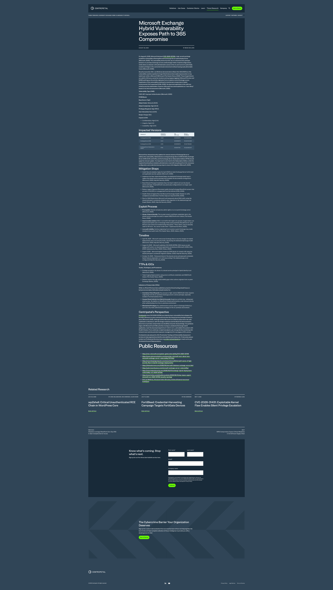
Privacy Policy (224, 583)
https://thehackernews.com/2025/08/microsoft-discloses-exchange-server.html (167, 365)
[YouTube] (168, 583)
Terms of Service (241, 583)
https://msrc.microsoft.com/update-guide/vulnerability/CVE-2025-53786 (165, 354)
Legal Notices (232, 583)
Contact (240, 15)
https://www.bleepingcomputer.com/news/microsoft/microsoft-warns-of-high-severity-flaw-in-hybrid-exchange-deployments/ (167, 362)
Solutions (172, 8)
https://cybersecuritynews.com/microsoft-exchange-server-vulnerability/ (165, 368)
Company (223, 8)
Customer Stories (193, 8)
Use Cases (181, 8)
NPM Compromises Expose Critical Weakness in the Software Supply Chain (231, 431)
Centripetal (142, 315)
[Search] (229, 8)
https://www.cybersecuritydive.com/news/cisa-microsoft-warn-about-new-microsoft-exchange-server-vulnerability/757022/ (166, 357)
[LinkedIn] (164, 583)
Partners (234, 15)
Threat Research (212, 8)
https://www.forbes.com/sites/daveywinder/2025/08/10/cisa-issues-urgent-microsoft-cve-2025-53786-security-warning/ (166, 376)
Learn (203, 8)
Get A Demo (144, 537)
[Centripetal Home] (166, 572)
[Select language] (244, 15)
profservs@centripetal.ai (172, 339)
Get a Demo (237, 8)
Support (228, 15)
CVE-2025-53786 (169, 56)
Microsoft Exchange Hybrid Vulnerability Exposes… (114, 15)
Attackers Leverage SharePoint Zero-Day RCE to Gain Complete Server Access (102, 431)
